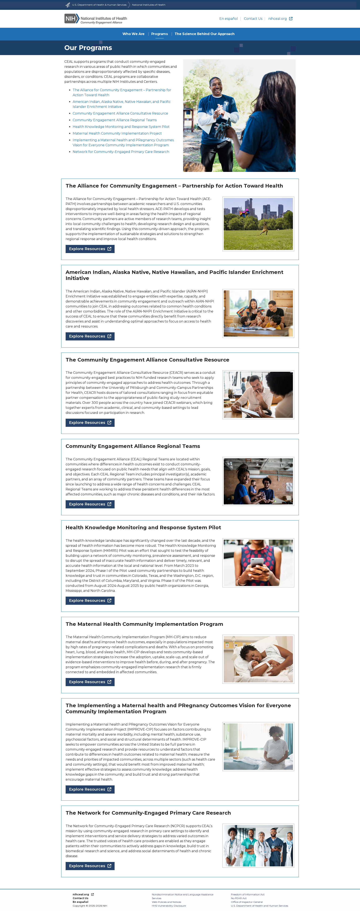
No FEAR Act (239, 898)
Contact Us (253, 19)
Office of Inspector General (247, 901)
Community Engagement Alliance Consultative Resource (120, 113)
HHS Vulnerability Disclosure (169, 905)
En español (228, 19)
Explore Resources (92, 248)
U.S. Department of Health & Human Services (99, 4)
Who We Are (133, 34)
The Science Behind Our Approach (205, 34)
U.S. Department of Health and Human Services (259, 905)
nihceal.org (277, 19)
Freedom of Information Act (248, 894)
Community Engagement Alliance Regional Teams (115, 120)
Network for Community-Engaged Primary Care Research (121, 152)
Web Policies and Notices (166, 901)
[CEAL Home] (95, 18)
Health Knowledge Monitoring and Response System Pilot (121, 127)
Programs (159, 34)
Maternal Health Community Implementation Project (117, 133)
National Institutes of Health (148, 4)
